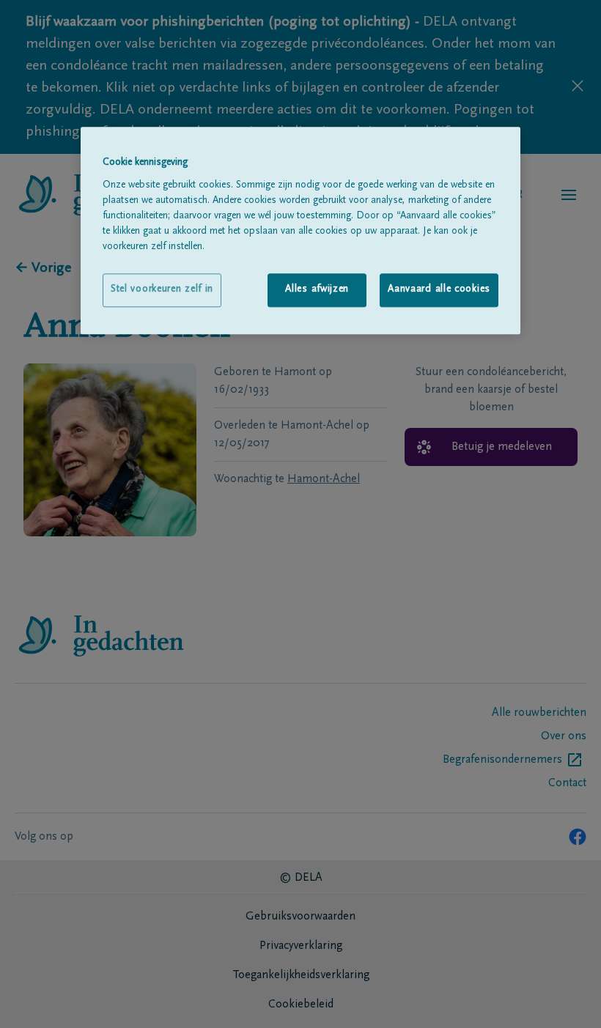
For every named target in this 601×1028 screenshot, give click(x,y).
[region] (300, 230)
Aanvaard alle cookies (439, 289)
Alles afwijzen (317, 289)
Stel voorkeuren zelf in (162, 289)
